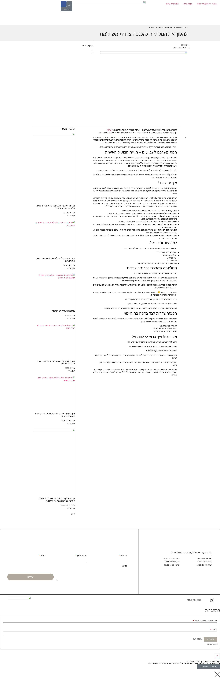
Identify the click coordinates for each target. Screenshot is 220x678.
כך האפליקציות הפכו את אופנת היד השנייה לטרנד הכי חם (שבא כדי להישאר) (56, 499)
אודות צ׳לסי (187, 4)
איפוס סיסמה (212, 644)
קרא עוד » (71, 216)
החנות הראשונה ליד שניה (207, 4)
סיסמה (211, 629)
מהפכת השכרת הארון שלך (63, 311)
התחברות (210, 639)
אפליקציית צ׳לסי (172, 4)
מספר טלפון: (81, 555)
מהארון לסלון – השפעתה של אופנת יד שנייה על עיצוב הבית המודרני (55, 207)
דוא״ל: (42, 555)
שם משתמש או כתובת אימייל (203, 620)
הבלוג (199, 600)
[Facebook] (63, 4)
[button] (63, 50)
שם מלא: (123, 555)
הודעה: (124, 566)
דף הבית (184, 27)
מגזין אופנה (191, 600)
